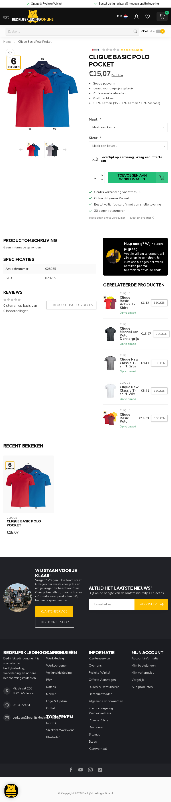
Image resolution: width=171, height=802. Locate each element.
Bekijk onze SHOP (55, 622)
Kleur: (95, 137)
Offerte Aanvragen (102, 680)
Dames (51, 687)
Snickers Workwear (60, 730)
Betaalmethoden (100, 694)
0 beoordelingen (132, 50)
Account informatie (145, 658)
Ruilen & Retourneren (104, 687)
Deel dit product (141, 218)
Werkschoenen (56, 665)
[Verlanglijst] (147, 16)
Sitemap (94, 734)
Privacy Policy (98, 720)
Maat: (95, 119)
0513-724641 (22, 705)
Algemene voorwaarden (106, 701)
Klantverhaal (98, 749)
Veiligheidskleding (59, 673)
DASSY (51, 723)
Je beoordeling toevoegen (71, 305)
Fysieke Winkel (99, 673)
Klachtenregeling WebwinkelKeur (101, 710)
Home (7, 42)
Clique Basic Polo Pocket (34, 42)
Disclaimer (96, 727)
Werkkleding (55, 658)
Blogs (93, 742)
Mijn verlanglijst (143, 673)
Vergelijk (138, 680)
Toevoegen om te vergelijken (107, 218)
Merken (51, 694)
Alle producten (142, 687)
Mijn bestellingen (144, 665)
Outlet (50, 708)
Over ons (95, 665)
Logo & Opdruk (56, 701)
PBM (49, 680)
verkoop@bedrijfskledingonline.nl (36, 717)
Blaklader (53, 737)
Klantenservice (54, 611)
